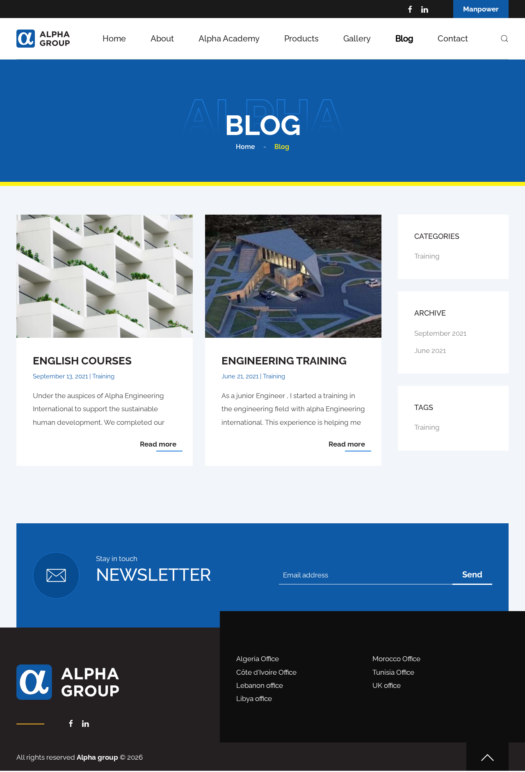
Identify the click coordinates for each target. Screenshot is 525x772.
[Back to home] (43, 38)
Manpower (481, 9)
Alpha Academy (229, 39)
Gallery (357, 39)
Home (114, 39)
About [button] (162, 39)
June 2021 (430, 350)
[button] (504, 38)
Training (427, 256)
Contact (453, 39)
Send (472, 575)
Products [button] (301, 39)
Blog (404, 39)
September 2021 (440, 333)
